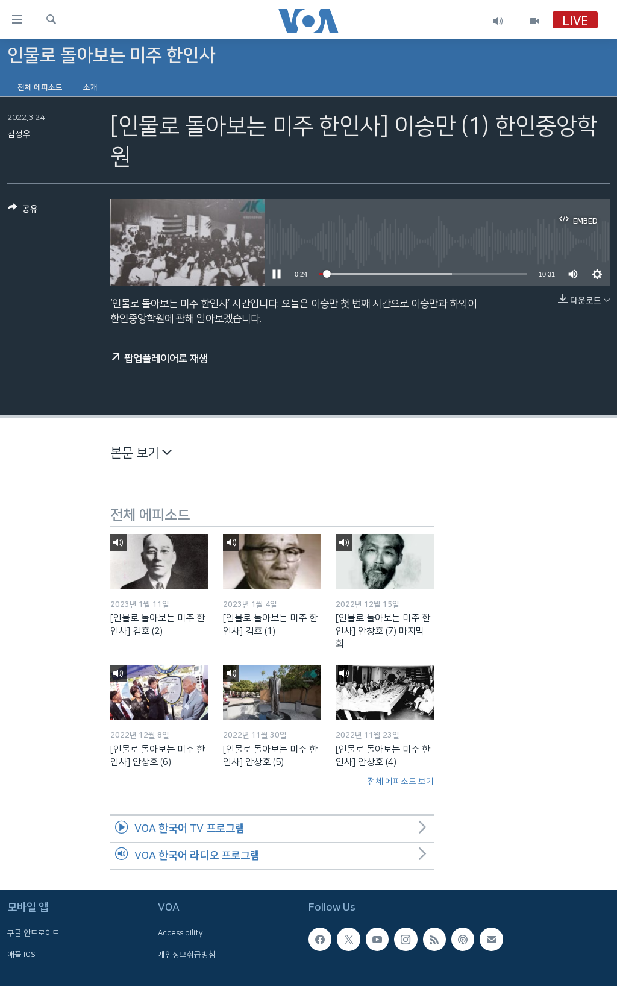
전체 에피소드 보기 (401, 782)
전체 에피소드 (40, 87)
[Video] (534, 20)
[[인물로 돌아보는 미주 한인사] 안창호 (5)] (272, 692)
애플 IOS (21, 954)
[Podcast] (462, 939)
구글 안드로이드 (33, 933)
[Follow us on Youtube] (377, 939)
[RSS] (434, 939)
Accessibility (180, 933)
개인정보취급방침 (187, 954)
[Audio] (498, 20)
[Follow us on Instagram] (405, 939)
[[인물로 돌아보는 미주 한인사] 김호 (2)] (159, 561)
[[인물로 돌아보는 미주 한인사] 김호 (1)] (272, 561)
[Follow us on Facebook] (319, 939)
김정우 (19, 134)
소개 (90, 87)
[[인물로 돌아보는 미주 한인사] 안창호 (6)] (159, 692)
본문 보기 (136, 453)
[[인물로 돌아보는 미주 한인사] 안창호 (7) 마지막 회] (385, 561)
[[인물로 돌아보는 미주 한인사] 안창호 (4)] (385, 692)
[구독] (491, 939)
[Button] (23, 211)
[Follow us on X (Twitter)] (348, 939)
